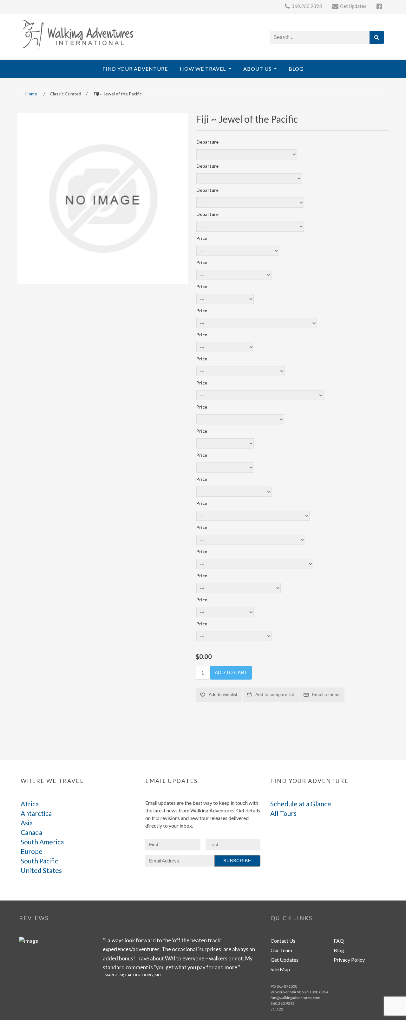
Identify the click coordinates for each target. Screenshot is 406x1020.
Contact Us (283, 941)
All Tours (283, 813)
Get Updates (284, 960)
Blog (296, 69)
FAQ (339, 941)
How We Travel (203, 69)
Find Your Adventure (135, 69)
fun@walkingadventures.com (295, 997)
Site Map (280, 969)
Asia (27, 823)
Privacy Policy (349, 960)
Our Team (281, 950)
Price (201, 238)
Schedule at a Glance (300, 804)
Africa (30, 804)
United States (41, 870)
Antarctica (36, 813)
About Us (258, 69)
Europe (32, 851)
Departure (207, 142)
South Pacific (39, 861)
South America (42, 842)
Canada (31, 832)
